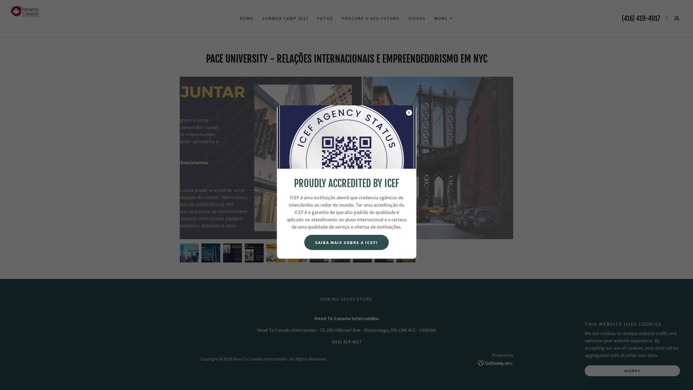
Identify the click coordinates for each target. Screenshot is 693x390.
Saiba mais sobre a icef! (346, 242)
